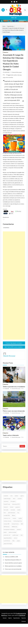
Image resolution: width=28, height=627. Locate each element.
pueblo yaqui (15, 535)
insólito (18, 509)
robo (21, 535)
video (13, 540)
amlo (11, 495)
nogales (20, 518)
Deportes (6, 52)
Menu (13, 17)
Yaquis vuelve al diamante (11, 435)
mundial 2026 (7, 515)
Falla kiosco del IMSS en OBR (11, 556)
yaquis (18, 540)
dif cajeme (13, 501)
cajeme (22, 495)
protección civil (7, 535)
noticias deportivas (17, 521)
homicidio (13, 509)
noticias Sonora (15, 524)
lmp (18, 512)
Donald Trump (7, 504)
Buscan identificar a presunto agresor (13, 563)
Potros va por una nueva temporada (14, 411)
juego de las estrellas (8, 77)
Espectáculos (16, 618)
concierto (20, 498)
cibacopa (19, 75)
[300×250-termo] (14, 143)
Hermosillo (6, 509)
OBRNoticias (14, 526)
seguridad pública (8, 538)
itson (5, 512)
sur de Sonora (7, 540)
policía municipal (12, 532)
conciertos (6, 501)
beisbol (16, 495)
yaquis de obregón (8, 543)
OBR (22, 524)
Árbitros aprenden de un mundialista (14, 387)
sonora (15, 538)
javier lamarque (11, 512)
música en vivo (7, 518)
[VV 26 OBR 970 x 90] (14, 20)
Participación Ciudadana (9, 529)
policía (5, 532)
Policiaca (24, 621)
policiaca (19, 529)
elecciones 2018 (16, 504)
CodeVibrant (22, 615)
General (4, 618)
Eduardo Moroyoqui (17, 72)
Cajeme (10, 618)
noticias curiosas (7, 521)
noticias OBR (6, 524)
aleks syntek (14, 75)
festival (11, 507)
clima (14, 498)
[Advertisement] (14, 285)
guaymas (17, 507)
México (13, 515)
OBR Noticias (6, 526)
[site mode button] (25, 10)
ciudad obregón (7, 498)
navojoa (14, 518)
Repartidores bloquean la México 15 (13, 559)
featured (6, 507)
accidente (6, 495)
